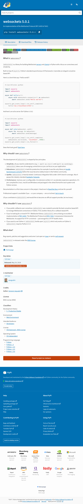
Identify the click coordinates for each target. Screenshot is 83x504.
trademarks (48, 500)
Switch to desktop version (11, 440)
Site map (44, 501)
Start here (21, 147)
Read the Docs (53, 189)
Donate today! (8, 386)
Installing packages (9, 401)
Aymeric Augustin (15, 291)
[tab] (10, 42)
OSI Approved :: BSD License (16, 330)
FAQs (4, 412)
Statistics (46, 406)
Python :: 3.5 (10, 349)
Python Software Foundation (33, 377)
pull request (59, 236)
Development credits (9, 434)
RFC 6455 (23, 216)
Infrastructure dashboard (51, 404)
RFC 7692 (50, 216)
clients (47, 64)
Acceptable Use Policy (50, 434)
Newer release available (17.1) (15, 266)
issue (47, 236)
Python (8, 342)
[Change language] (77, 4)
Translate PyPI (7, 429)
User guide (6, 406)
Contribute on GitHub (9, 426)
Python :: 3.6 (10, 351)
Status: (13, 381)
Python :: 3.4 (10, 347)
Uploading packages (9, 404)
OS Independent (12, 336)
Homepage (10, 250)
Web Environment (12, 317)
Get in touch (59, 193)
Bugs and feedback (9, 423)
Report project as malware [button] (41, 358)
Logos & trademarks (49, 409)
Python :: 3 (10, 344)
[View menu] (71, 4)
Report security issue (49, 426)
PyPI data (7, 259)
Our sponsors (47, 412)
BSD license (31, 240)
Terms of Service (48, 423)
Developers (10, 323)
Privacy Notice (47, 431)
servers (38, 64)
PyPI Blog (46, 401)
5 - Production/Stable (13, 311)
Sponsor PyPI (7, 431)
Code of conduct (48, 429)
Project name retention (10, 409)
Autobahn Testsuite (32, 177)
